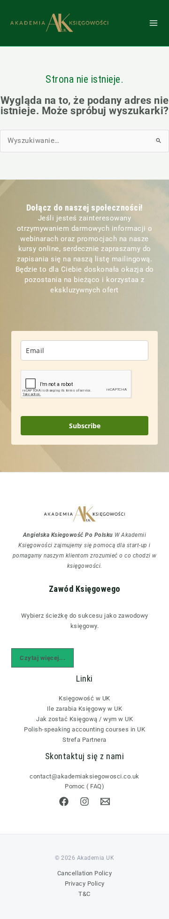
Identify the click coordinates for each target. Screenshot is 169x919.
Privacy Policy (85, 883)
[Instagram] (84, 801)
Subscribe (84, 425)
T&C (84, 893)
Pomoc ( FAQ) (84, 786)
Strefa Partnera (84, 739)
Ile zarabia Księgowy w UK (85, 708)
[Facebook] (64, 801)
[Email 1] (105, 801)
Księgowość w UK (84, 698)
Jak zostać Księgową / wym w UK (84, 719)
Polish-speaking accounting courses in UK (84, 729)
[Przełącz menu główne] (153, 23)
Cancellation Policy (84, 873)
